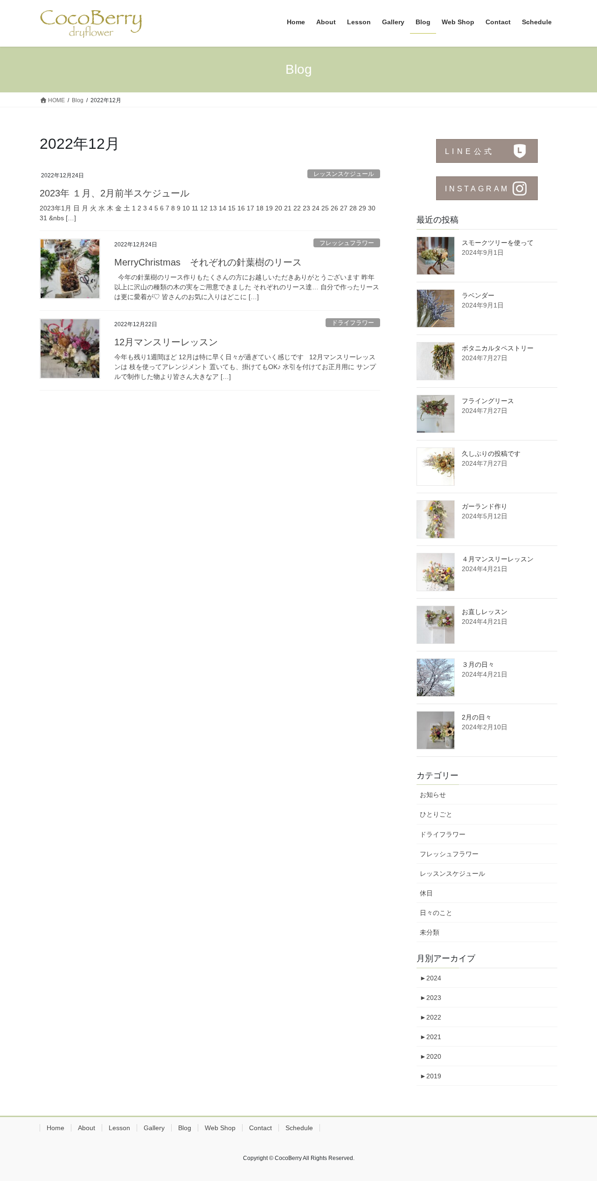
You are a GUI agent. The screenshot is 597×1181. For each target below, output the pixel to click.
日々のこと (436, 912)
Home (55, 1128)
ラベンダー (478, 295)
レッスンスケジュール (343, 173)
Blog (184, 1128)
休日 (426, 893)
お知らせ (433, 794)
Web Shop (220, 1128)
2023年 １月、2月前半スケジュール (114, 193)
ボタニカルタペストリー (498, 348)
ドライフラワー (353, 322)
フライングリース (488, 401)
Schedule (299, 1128)
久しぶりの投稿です (491, 453)
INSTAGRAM (477, 189)
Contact (260, 1128)
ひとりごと (436, 814)
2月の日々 (477, 717)
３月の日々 (478, 664)
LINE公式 (469, 151)
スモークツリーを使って (498, 242)
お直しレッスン (484, 611)
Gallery (154, 1128)
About (86, 1128)
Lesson (119, 1128)
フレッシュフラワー (346, 242)
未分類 (429, 932)
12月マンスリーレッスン (166, 342)
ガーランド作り (484, 506)
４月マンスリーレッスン (498, 559)
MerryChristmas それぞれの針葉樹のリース (208, 262)
